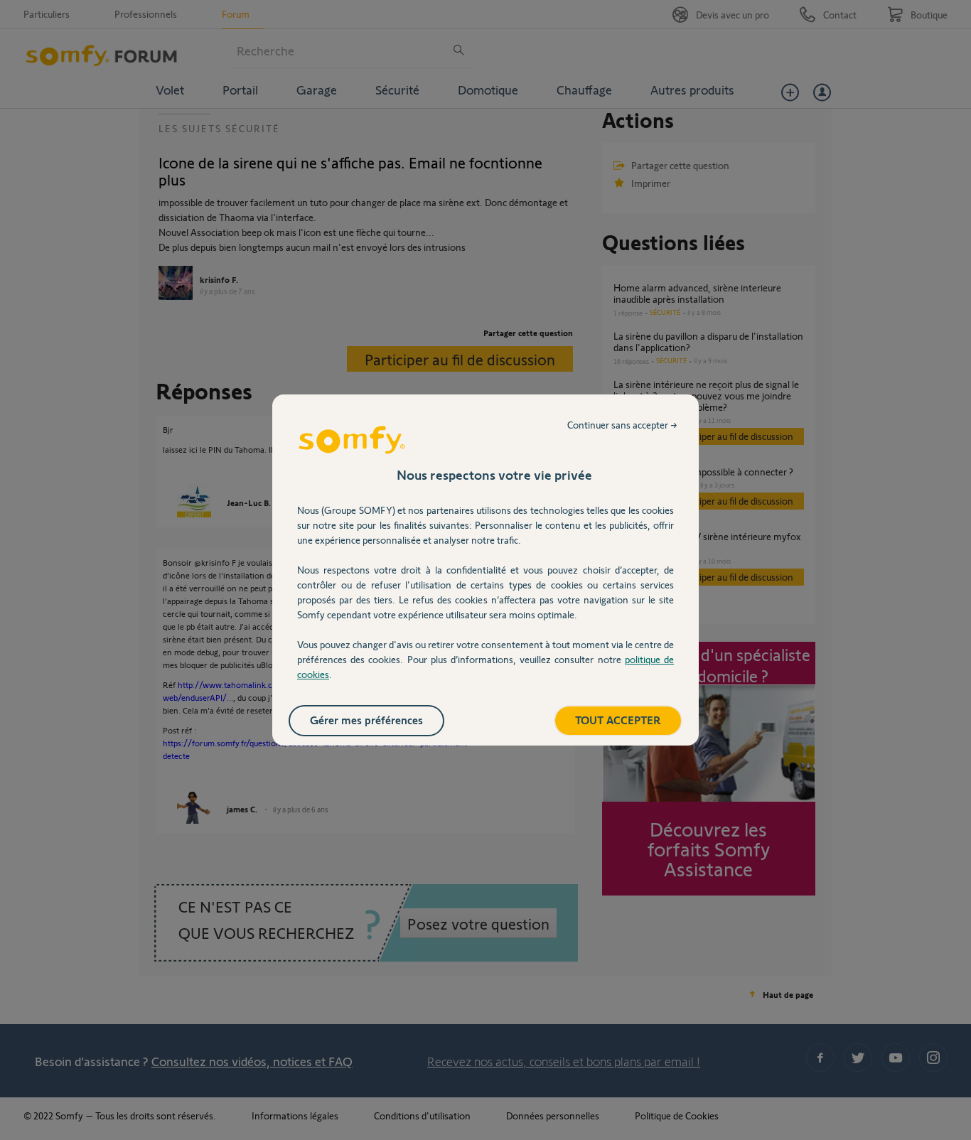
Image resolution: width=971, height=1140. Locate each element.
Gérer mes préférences (366, 719)
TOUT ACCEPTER (618, 719)
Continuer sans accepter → (622, 425)
